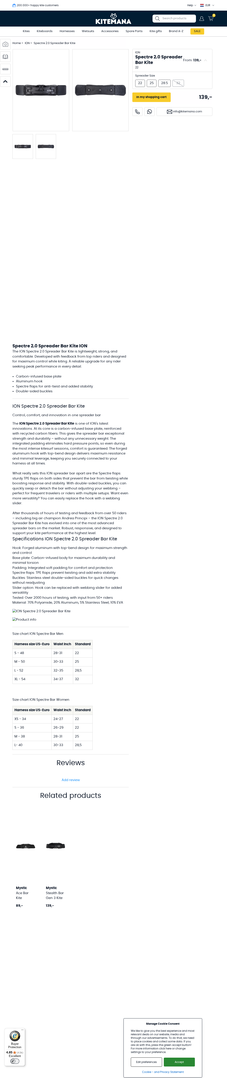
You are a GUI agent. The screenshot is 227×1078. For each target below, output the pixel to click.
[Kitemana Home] (113, 18)
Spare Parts (134, 31)
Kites (26, 31)
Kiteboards (45, 31)
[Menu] (22, 1031)
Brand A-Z (176, 31)
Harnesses (67, 31)
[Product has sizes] (5, 69)
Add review (71, 780)
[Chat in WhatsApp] (149, 111)
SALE (197, 31)
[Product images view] (5, 44)
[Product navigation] (5, 81)
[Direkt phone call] (137, 111)
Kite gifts (156, 31)
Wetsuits (88, 31)
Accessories (110, 31)
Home (16, 43)
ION (27, 43)
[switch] (14, 1061)
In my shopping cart (151, 97)
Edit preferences (146, 1062)
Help (190, 5)
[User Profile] (202, 19)
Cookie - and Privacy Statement (163, 1072)
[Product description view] (5, 56)
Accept (179, 1062)
